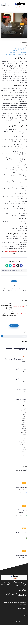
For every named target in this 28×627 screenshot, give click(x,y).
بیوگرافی (24, 415)
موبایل (24, 456)
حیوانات (24, 420)
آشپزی (24, 409)
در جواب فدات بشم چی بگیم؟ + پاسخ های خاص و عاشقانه (6, 307)
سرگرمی (24, 434)
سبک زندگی (23, 432)
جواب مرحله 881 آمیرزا (21, 399)
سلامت (24, 438)
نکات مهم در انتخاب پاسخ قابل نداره (13, 54)
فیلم (25, 446)
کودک (25, 448)
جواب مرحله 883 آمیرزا (21, 379)
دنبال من (14, 281)
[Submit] (2, 336)
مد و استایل (23, 452)
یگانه (23, 32)
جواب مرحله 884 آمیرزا (21, 369)
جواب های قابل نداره (20, 48)
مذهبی (24, 454)
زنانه (25, 430)
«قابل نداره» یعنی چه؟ (17, 50)
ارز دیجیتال (23, 411)
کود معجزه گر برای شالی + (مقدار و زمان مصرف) (16, 359)
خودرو (24, 422)
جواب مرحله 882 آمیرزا (21, 389)
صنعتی (24, 440)
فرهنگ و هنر (23, 444)
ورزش (24, 457)
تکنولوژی (24, 418)
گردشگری (24, 450)
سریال (24, 436)
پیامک (24, 416)
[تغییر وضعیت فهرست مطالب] (26, 46)
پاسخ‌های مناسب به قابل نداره (17, 52)
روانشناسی (23, 428)
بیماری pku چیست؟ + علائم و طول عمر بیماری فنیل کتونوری (9, 314)
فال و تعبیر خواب (22, 442)
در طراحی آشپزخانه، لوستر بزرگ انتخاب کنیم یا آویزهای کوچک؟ (16, 349)
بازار (25, 413)
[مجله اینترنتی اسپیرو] (20, 5)
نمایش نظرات (14, 325)
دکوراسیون (23, 424)
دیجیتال (24, 426)
